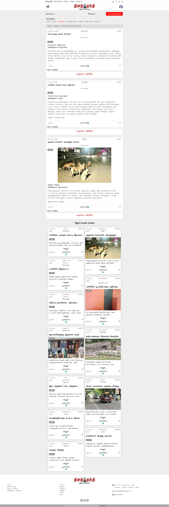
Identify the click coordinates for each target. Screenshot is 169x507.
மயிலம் (54, 21)
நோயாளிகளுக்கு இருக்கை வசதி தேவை (64, 334)
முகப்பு (49, 26)
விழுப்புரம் (98, 21)
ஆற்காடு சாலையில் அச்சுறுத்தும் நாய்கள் (63, 142)
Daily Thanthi (58, 1)
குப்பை (62, 492)
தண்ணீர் (62, 486)
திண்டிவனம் (61, 21)
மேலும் (66, 249)
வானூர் (80, 21)
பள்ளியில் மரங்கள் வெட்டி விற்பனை (61, 85)
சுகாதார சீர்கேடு (56, 450)
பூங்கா (61, 494)
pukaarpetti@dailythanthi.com (123, 491)
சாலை (61, 484)
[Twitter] (119, 1)
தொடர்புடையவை (84, 223)
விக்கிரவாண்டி (88, 21)
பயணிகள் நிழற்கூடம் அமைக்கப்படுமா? (58, 269)
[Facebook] (116, 1)
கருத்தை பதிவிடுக (84, 74)
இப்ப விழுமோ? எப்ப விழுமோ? (63, 386)
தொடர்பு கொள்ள (12, 488)
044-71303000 (118, 494)
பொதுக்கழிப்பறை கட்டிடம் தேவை (64, 418)
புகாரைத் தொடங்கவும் (114, 14)
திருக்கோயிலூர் (71, 21)
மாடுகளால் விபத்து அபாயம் (99, 436)
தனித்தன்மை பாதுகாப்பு (14, 490)
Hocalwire (102, 505)
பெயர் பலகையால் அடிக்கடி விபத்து (102, 386)
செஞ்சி (48, 21)
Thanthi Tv (79, 1)
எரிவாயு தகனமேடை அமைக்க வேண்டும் (62, 303)
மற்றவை (56, 26)
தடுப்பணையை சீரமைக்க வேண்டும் (102, 336)
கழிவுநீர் (62, 490)
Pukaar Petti (49, 1)
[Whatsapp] (122, 1)
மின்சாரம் (62, 488)
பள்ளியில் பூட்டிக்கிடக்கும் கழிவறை (102, 287)
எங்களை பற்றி (11, 486)
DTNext (72, 1)
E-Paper (66, 1)
